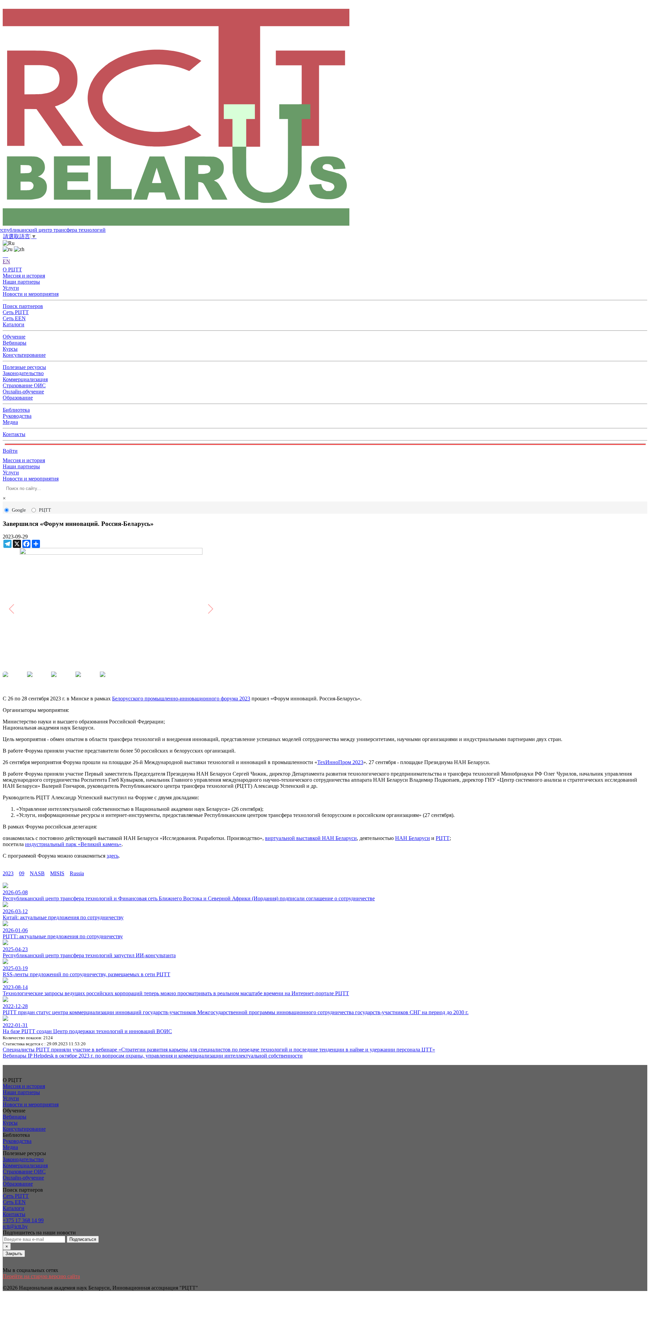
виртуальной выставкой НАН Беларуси (311, 838)
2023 (8, 873)
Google (19, 510)
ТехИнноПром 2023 (340, 762)
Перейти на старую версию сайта (41, 1276)
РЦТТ (45, 510)
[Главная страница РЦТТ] (325, 118)
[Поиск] (5, 255)
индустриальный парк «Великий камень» (73, 844)
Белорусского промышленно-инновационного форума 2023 (181, 698)
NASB (37, 873)
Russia (77, 873)
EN (6, 261)
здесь (112, 856)
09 (21, 873)
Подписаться (82, 1239)
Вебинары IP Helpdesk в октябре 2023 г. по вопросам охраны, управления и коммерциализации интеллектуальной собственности (153, 1056)
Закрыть (13, 1253)
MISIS (57, 873)
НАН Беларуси (412, 838)
